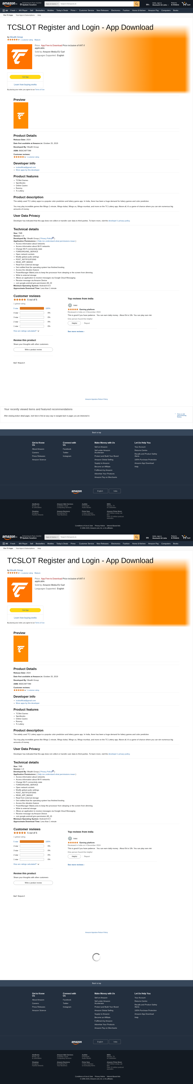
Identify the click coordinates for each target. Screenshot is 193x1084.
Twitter (65, 452)
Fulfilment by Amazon (103, 470)
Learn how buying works (25, 84)
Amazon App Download (144, 463)
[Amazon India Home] (77, 492)
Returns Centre (141, 450)
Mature (37, 40)
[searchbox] (96, 3)
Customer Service (86, 10)
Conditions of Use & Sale (84, 526)
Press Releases (38, 456)
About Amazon (38, 449)
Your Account (140, 447)
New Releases (103, 10)
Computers (166, 10)
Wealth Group (16, 37)
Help (136, 467)
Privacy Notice (100, 526)
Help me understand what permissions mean (56, 241)
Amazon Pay (153, 10)
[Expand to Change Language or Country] (106, 491)
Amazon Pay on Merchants (106, 477)
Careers (35, 452)
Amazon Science (39, 460)
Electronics (115, 10)
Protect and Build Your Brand (107, 456)
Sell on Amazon (101, 447)
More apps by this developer (28, 170)
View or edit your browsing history (181, 415)
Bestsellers (40, 10)
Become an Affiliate (102, 467)
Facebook (67, 449)
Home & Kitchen (139, 10)
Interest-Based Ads (113, 526)
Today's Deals (62, 10)
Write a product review (33, 350)
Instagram (67, 456)
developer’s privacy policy (119, 221)
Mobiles (50, 10)
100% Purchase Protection (146, 460)
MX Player (23, 10)
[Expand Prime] (76, 10)
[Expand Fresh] (16, 10)
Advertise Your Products (104, 474)
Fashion (126, 10)
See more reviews (75, 331)
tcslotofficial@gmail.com (26, 167)
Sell (31, 10)
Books (175, 10)
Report (87, 323)
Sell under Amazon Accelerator (102, 451)
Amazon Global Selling (104, 460)
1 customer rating (27, 40)
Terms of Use (40, 90)
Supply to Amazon (102, 463)
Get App (25, 77)
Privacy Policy (46, 238)
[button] (31, 4)
